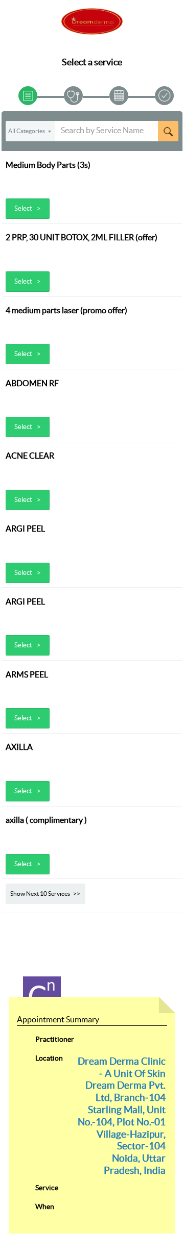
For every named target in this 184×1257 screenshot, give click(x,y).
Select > (27, 208)
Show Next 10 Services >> (45, 893)
